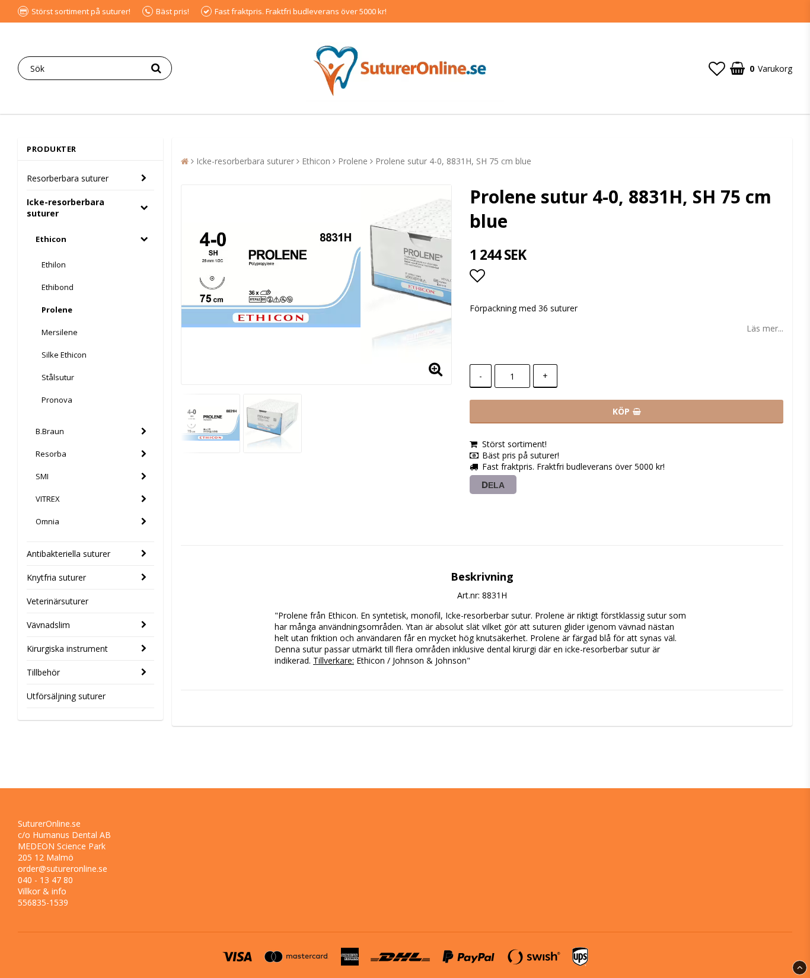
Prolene (57, 309)
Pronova (57, 399)
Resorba (51, 453)
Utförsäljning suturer (66, 696)
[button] (717, 68)
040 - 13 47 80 (45, 879)
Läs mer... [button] (765, 328)
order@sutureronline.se (62, 868)
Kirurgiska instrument (67, 648)
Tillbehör (43, 672)
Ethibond (58, 287)
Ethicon (51, 239)
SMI (42, 476)
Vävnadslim (48, 624)
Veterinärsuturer (57, 601)
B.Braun (50, 431)
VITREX (48, 498)
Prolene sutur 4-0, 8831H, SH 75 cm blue (453, 161)
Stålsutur (58, 377)
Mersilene (60, 332)
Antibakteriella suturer (68, 553)
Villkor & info (42, 891)
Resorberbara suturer (68, 178)
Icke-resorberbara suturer (65, 207)
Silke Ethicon (64, 354)
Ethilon (54, 264)
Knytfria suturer (56, 577)
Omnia (47, 521)
